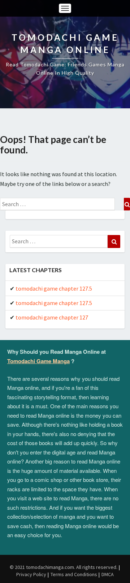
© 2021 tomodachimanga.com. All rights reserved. (63, 567)
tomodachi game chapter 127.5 (54, 288)
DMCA (107, 574)
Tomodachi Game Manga (38, 361)
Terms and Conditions (74, 574)
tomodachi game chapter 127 (52, 317)
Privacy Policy (31, 574)
